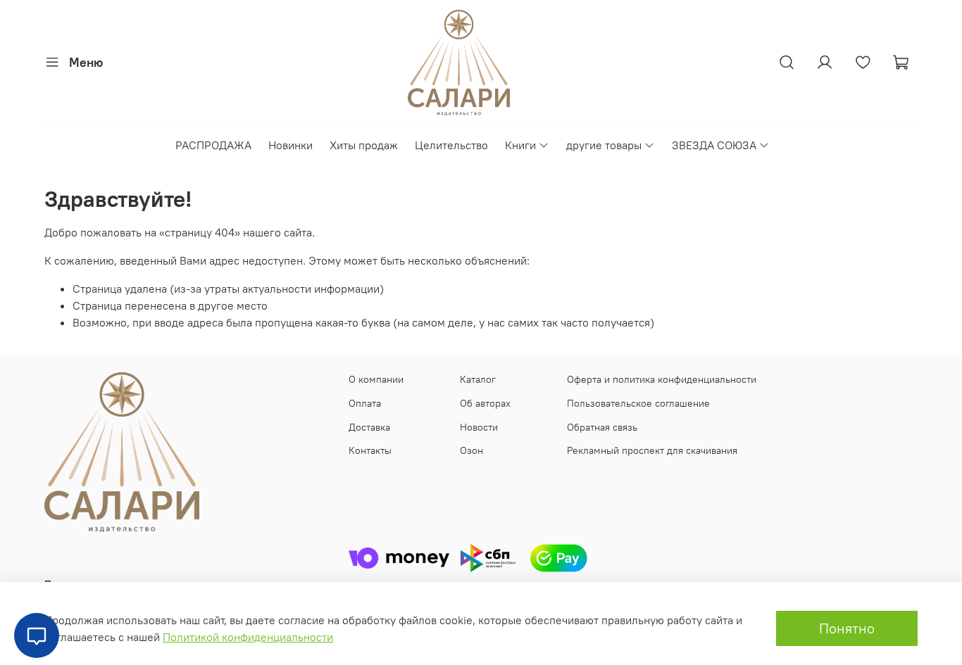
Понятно (847, 628)
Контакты (370, 450)
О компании (376, 379)
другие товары (604, 145)
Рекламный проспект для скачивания (652, 450)
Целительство (451, 145)
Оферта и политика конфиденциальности (661, 379)
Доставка (369, 427)
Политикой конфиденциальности (248, 637)
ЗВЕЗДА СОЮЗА (714, 145)
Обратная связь (602, 427)
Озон (471, 450)
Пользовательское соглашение (638, 403)
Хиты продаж (364, 145)
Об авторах (485, 403)
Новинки (290, 145)
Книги (520, 145)
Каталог (478, 379)
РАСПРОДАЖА (213, 145)
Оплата (365, 403)
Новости (479, 427)
